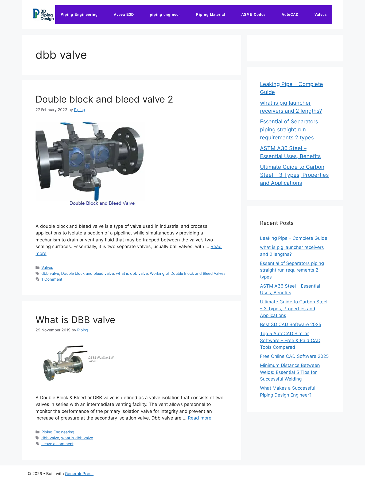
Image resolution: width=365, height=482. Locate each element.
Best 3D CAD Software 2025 (290, 324)
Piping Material (210, 15)
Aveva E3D (124, 15)
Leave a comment (57, 443)
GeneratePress (79, 473)
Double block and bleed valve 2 (104, 99)
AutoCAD (290, 15)
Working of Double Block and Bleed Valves (188, 273)
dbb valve (50, 273)
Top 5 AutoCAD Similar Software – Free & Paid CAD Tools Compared (290, 340)
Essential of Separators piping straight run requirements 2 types (289, 129)
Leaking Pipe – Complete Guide (293, 238)
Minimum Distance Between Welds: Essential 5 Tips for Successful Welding (290, 372)
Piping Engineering (79, 15)
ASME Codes (253, 15)
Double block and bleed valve (87, 273)
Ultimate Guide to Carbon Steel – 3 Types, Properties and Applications (294, 175)
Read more (199, 418)
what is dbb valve (132, 273)
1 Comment (51, 279)
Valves (320, 15)
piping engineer (165, 15)
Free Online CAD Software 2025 (294, 356)
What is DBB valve (75, 319)
